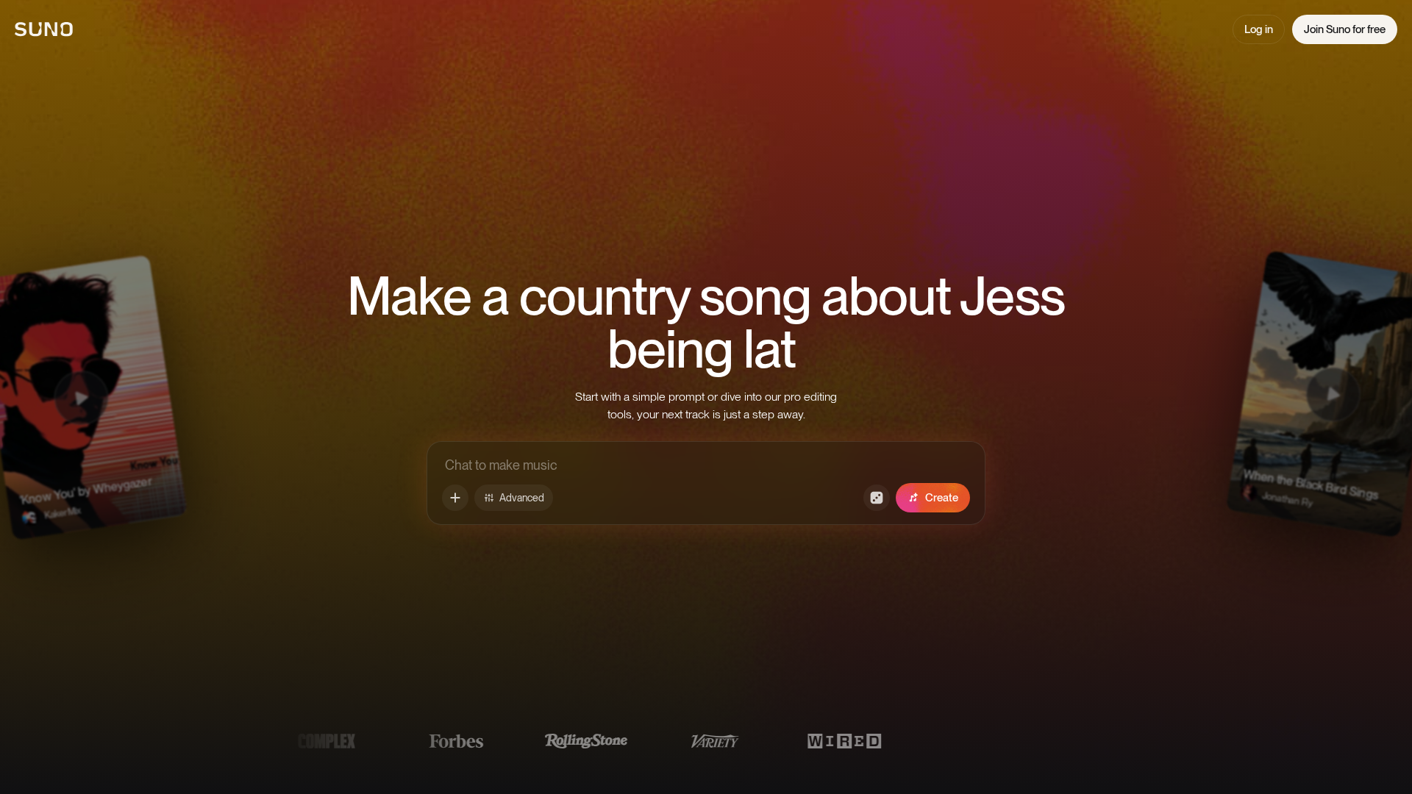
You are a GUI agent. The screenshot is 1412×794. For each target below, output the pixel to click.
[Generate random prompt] (876, 497)
